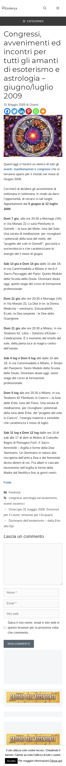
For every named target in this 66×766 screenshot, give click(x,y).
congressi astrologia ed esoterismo (33, 498)
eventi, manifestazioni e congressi (27, 169)
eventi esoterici (14, 503)
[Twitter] (14, 111)
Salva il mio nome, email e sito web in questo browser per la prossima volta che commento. (33, 627)
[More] (43, 111)
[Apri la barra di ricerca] (44, 8)
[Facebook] (7, 111)
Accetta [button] (11, 761)
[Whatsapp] (36, 111)
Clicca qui (56, 760)
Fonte (7, 482)
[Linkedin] (21, 111)
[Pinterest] (28, 111)
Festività (14, 492)
